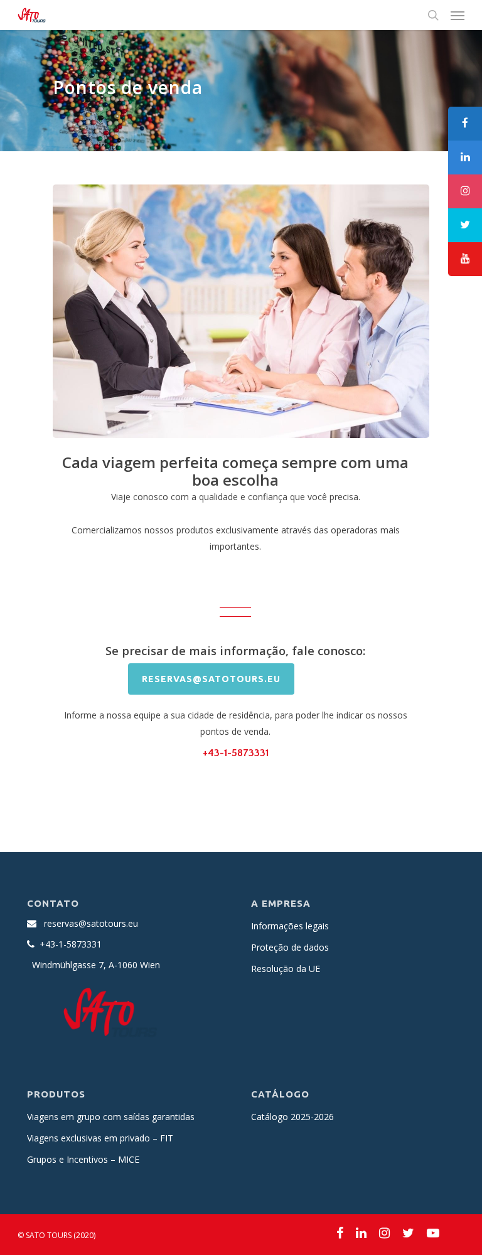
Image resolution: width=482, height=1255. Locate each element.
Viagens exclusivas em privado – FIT (100, 1138)
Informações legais (290, 926)
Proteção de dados (290, 947)
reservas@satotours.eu (91, 923)
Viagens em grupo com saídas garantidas (111, 1117)
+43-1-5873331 (236, 753)
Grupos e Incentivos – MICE (83, 1159)
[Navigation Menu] (457, 15)
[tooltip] (465, 124)
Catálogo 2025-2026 (292, 1117)
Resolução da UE (285, 969)
